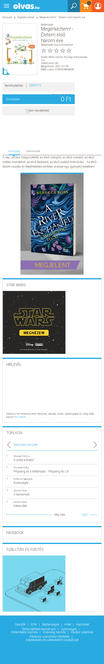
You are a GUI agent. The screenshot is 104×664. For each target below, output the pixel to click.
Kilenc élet (20, 506)
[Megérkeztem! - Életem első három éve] (20, 49)
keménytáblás (14, 85)
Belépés (98, 7)
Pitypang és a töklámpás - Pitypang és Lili (41, 471)
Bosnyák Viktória (22, 456)
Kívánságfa (21, 483)
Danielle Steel (20, 490)
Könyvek (7, 17)
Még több (59, 514)
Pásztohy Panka (21, 467)
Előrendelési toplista (24, 632)
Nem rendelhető (38, 110)
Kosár (85, 8)
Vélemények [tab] (33, 151)
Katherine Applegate (23, 479)
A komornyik (22, 494)
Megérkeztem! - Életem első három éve (62, 17)
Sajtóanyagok (51, 624)
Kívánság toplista (55, 632)
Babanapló (47, 24)
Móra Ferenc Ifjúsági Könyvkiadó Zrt (64, 59)
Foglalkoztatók (25, 17)
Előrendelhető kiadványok (39, 629)
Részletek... (21, 417)
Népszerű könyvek (26, 444)
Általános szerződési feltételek (50, 636)
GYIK (34, 624)
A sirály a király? (24, 460)
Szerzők (20, 624)
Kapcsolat (82, 624)
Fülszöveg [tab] (14, 151)
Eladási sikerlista (82, 632)
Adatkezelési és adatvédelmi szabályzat (52, 640)
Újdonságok (69, 629)
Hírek (68, 624)
